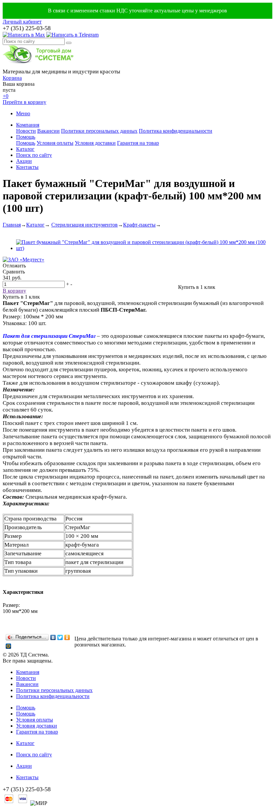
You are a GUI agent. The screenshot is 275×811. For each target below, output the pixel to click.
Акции (24, 161)
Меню (23, 113)
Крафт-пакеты (139, 225)
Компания (27, 125)
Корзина (12, 78)
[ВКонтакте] (53, 637)
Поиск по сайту (34, 155)
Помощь (25, 137)
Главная (12, 225)
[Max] (24, 35)
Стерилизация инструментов (84, 225)
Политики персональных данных (99, 131)
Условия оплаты (55, 143)
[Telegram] (72, 35)
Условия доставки (95, 143)
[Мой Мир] (8, 646)
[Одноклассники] (67, 637)
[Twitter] (60, 637)
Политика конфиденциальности (175, 131)
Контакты (27, 167)
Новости (26, 131)
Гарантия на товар (138, 143)
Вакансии (48, 131)
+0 (5, 96)
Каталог (25, 149)
